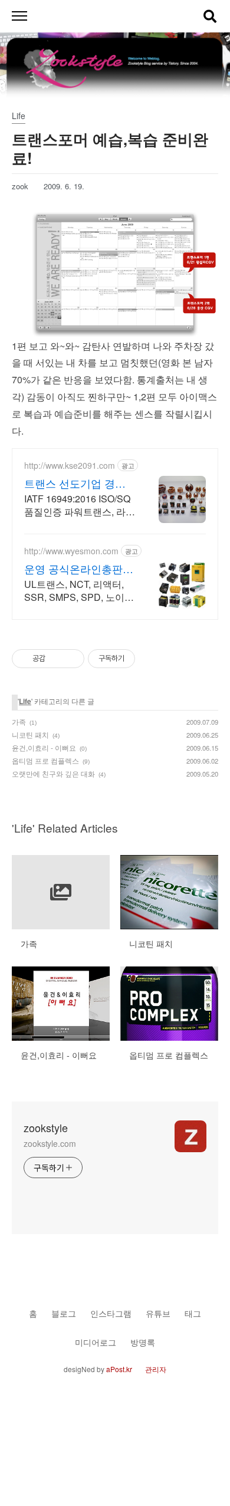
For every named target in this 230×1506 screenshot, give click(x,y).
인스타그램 (111, 1313)
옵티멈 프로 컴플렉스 (45, 760)
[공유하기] (56, 658)
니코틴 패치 (30, 734)
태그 (193, 1313)
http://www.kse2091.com (69, 466)
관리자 (155, 1369)
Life (25, 701)
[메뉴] (19, 16)
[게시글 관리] (71, 658)
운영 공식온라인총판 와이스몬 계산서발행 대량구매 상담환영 (73, 568)
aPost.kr (119, 1369)
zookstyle (46, 1127)
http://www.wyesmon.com (71, 551)
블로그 (63, 1313)
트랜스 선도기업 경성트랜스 (75, 483)
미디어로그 (95, 1342)
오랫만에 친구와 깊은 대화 (53, 773)
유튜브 (158, 1313)
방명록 (142, 1342)
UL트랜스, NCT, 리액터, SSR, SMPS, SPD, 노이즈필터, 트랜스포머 (79, 590)
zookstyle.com (50, 1143)
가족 (19, 721)
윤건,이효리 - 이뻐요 (44, 747)
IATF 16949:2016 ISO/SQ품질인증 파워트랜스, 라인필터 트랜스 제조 (79, 505)
